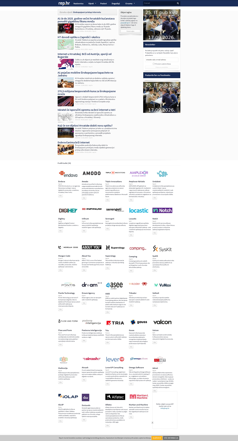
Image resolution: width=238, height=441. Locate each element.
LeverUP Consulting (114, 367)
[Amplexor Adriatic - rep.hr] (139, 176)
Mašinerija (63, 368)
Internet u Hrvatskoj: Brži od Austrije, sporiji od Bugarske (84, 55)
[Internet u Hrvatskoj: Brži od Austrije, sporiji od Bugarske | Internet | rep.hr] (66, 68)
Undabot (156, 181)
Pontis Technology (66, 293)
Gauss (131, 330)
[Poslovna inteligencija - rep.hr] (92, 324)
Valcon (155, 330)
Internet (77, 49)
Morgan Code (64, 255)
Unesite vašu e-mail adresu (156, 60)
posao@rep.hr (125, 23)
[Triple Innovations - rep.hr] (115, 174)
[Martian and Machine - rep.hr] (139, 399)
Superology (110, 255)
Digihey (61, 218)
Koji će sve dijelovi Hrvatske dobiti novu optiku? (85, 125)
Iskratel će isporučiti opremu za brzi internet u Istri (86, 110)
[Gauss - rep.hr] (139, 324)
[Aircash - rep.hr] (92, 361)
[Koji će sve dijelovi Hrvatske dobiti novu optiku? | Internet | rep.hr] (66, 137)
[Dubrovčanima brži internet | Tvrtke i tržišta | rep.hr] (66, 154)
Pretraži (147, 3)
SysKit (155, 256)
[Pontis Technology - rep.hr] (68, 288)
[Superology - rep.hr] (115, 249)
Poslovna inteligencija (92, 330)
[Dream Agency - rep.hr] (92, 286)
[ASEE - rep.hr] (114, 289)
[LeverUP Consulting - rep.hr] (115, 361)
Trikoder (132, 293)
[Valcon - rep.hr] (162, 324)
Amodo (85, 181)
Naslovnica (78, 3)
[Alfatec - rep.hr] (115, 399)
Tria (107, 330)
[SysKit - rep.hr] (162, 251)
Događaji (116, 3)
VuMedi (155, 293)
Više (60, 196)
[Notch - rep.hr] (162, 213)
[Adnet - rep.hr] (159, 363)
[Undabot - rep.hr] (162, 176)
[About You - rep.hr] (92, 249)
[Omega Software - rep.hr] (139, 361)
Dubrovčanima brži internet (74, 142)
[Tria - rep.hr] (115, 326)
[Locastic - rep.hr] (139, 213)
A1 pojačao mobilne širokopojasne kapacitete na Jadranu (85, 74)
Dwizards (86, 405)
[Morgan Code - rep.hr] (68, 249)
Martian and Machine (138, 404)
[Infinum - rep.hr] (92, 210)
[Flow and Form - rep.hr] (68, 322)
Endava (61, 181)
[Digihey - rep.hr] (68, 213)
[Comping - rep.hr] (138, 252)
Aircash (85, 367)
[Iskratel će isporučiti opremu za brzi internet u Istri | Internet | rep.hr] (66, 121)
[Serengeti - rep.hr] (115, 212)
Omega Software (136, 367)
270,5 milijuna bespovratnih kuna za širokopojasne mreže (87, 92)
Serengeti (109, 218)
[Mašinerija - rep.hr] (63, 363)
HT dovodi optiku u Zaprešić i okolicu (79, 37)
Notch (155, 218)
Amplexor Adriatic (137, 181)
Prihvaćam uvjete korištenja (163, 64)
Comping (133, 256)
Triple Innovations (113, 181)
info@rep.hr (165, 408)
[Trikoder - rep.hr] (138, 285)
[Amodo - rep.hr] (92, 176)
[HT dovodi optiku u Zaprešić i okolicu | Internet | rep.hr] (66, 48)
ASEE (107, 293)
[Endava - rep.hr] (68, 177)
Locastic (132, 218)
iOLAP (61, 404)
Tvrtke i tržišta (79, 31)
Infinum (85, 218)
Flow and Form (65, 330)
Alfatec (108, 404)
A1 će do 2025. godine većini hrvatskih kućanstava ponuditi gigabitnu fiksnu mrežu (86, 20)
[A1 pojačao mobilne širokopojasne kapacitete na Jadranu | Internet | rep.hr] (66, 87)
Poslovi (103, 3)
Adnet (155, 368)
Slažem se (157, 438)
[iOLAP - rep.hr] (68, 398)
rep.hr (64, 3)
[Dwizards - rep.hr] (85, 401)
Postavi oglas (130, 31)
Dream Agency (88, 293)
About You (86, 255)
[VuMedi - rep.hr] (162, 288)
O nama (127, 4)
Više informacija (171, 438)
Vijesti (90, 4)
